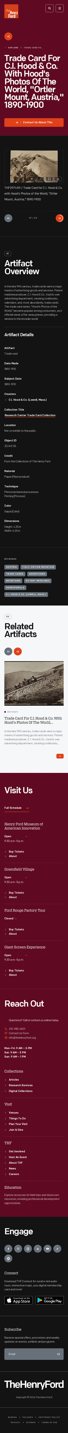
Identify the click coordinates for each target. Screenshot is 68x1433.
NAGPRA (12, 1417)
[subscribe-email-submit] (58, 1354)
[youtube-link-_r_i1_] (47, 1249)
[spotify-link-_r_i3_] (8, 1258)
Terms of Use (49, 1423)
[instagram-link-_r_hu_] (18, 1249)
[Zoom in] (32, 179)
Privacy (15, 1423)
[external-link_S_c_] (34, 1038)
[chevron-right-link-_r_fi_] (60, 756)
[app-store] (18, 1300)
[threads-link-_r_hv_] (28, 1249)
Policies (27, 1417)
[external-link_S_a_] (34, 1029)
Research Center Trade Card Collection (30, 415)
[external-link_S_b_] (34, 1033)
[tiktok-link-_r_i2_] (57, 1249)
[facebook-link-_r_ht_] (8, 1249)
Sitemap (31, 1423)
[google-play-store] (49, 1300)
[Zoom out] (40, 179)
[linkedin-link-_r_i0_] (38, 1249)
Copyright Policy (49, 1417)
